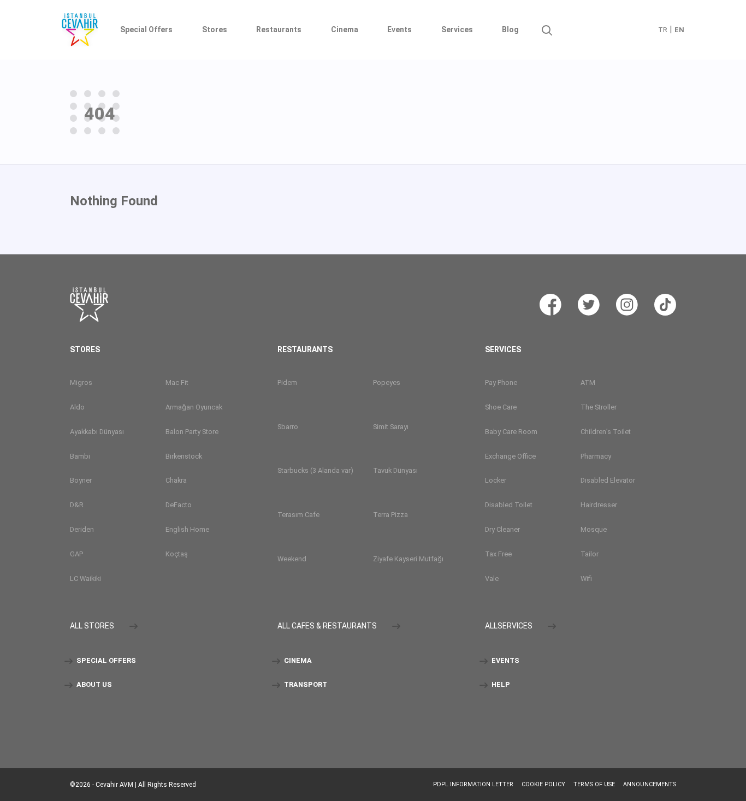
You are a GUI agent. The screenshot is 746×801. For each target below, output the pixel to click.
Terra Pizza (390, 515)
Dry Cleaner (502, 529)
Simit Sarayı (390, 427)
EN (679, 30)
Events (399, 29)
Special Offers (146, 29)
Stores (214, 29)
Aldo (77, 407)
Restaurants (278, 29)
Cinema (344, 29)
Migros (81, 382)
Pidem (287, 382)
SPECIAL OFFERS (105, 660)
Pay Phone (501, 382)
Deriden (82, 529)
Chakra (176, 480)
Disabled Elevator (608, 480)
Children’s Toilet (606, 432)
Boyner (81, 480)
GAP (76, 554)
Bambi (80, 456)
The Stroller (599, 407)
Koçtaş (176, 554)
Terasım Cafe (298, 515)
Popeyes (386, 382)
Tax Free (498, 554)
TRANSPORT (304, 684)
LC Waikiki (85, 578)
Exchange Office (510, 456)
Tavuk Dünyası (395, 470)
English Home (187, 529)
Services (457, 29)
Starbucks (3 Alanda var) (315, 470)
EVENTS (504, 660)
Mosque (594, 529)
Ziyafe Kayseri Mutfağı (408, 559)
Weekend (291, 559)
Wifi (586, 578)
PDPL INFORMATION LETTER (473, 784)
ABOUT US (93, 684)
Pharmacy (596, 456)
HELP (500, 684)
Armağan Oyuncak (193, 407)
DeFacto (178, 505)
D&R (77, 505)
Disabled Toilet (508, 505)
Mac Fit (176, 382)
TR (662, 30)
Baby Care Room (511, 432)
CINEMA (297, 660)
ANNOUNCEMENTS (649, 784)
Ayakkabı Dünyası (97, 432)
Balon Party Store (191, 432)
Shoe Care (501, 407)
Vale (492, 578)
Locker (495, 480)
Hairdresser (599, 505)
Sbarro (287, 427)
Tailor (590, 554)
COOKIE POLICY (543, 784)
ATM (588, 382)
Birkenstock (183, 456)
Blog (510, 29)
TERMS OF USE (594, 784)
